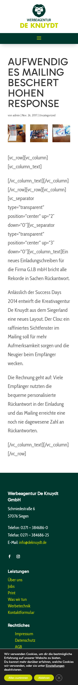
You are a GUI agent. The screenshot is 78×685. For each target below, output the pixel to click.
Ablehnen (44, 678)
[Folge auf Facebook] (9, 556)
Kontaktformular (21, 613)
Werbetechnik (19, 606)
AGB (18, 647)
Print (11, 593)
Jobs (11, 587)
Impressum (24, 634)
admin (16, 115)
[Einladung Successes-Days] (61, 133)
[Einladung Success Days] (17, 133)
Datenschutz (25, 641)
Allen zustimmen (18, 678)
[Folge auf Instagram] (18, 556)
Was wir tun (17, 600)
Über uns (15, 580)
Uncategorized (47, 115)
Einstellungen (55, 666)
